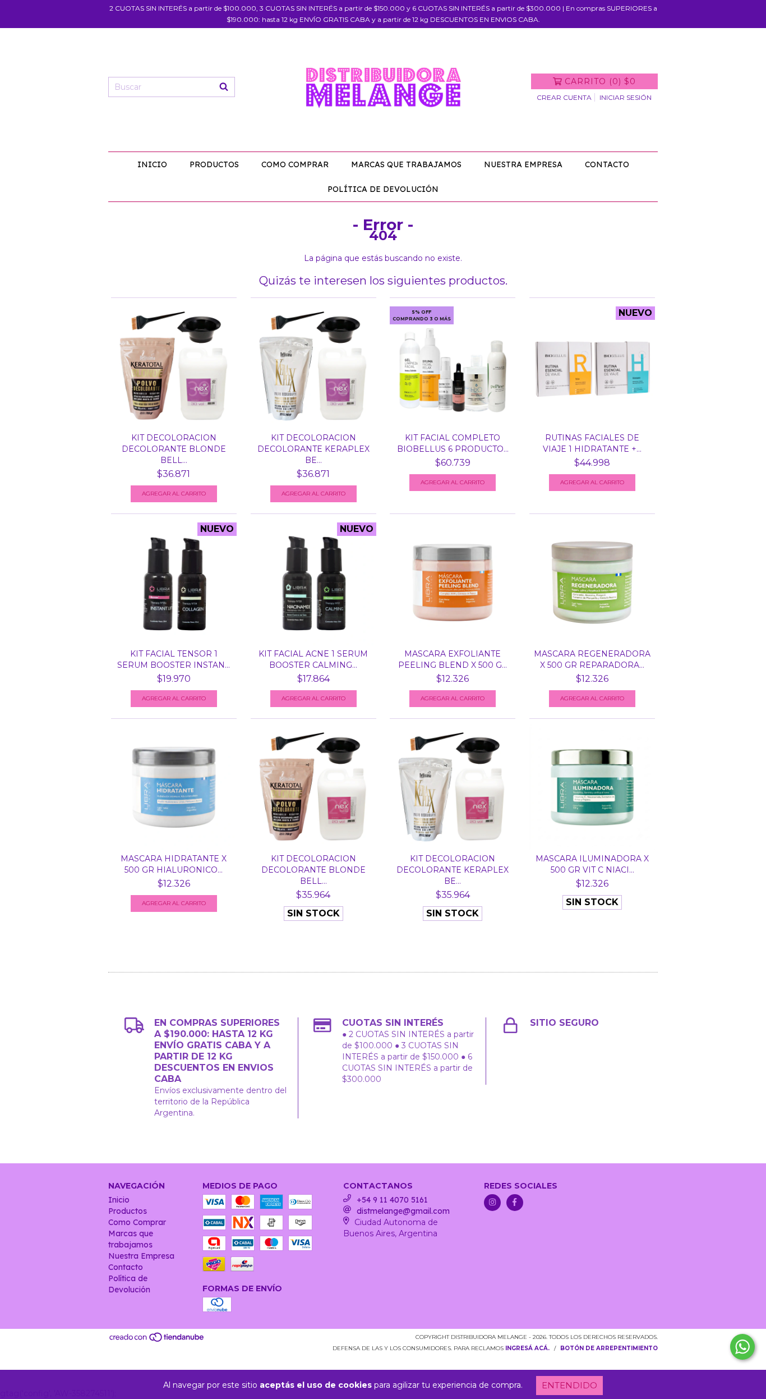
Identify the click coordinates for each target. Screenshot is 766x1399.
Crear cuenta (564, 97)
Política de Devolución (383, 189)
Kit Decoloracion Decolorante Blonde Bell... (174, 449)
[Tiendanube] (157, 1340)
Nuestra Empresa (523, 164)
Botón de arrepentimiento (609, 1348)
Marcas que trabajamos (406, 164)
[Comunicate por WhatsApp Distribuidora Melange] (742, 1347)
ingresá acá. (527, 1348)
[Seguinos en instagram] (492, 1202)
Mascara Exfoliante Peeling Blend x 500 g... (452, 659)
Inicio (152, 164)
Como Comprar (295, 164)
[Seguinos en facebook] (514, 1202)
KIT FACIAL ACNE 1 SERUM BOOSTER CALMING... (313, 659)
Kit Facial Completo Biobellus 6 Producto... (453, 443)
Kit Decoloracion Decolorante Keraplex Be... (313, 449)
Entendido (569, 1385)
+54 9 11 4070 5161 (392, 1200)
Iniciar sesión (625, 97)
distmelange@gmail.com (403, 1211)
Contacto (607, 164)
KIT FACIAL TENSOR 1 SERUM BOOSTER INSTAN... (173, 659)
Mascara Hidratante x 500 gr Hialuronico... (174, 864)
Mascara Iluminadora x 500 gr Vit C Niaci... (592, 864)
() (600, 81)
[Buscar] (224, 87)
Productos (214, 164)
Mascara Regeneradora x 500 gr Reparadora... (592, 659)
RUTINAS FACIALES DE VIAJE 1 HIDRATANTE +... (592, 443)
